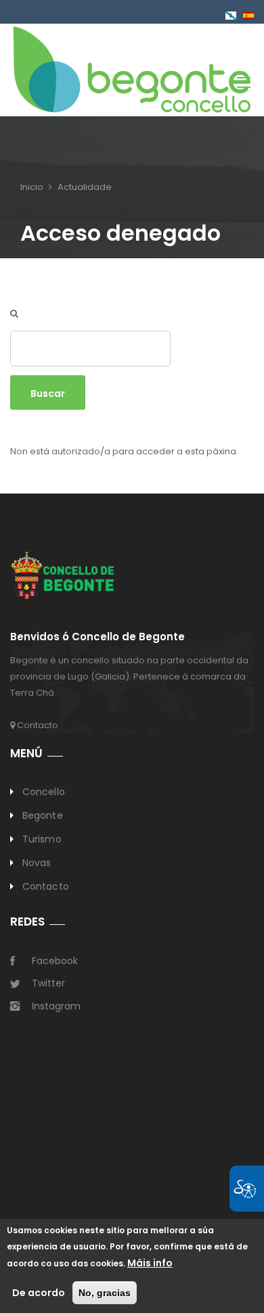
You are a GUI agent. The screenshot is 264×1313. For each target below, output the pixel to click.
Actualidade (85, 187)
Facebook (55, 961)
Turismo (42, 839)
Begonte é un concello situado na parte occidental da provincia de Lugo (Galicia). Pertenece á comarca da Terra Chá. (129, 676)
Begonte (42, 815)
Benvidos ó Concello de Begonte (97, 637)
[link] (132, 68)
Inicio (31, 187)
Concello (43, 791)
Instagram (56, 1006)
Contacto (36, 725)
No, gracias (105, 1292)
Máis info (150, 1263)
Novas (36, 862)
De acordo (38, 1292)
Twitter (48, 983)
